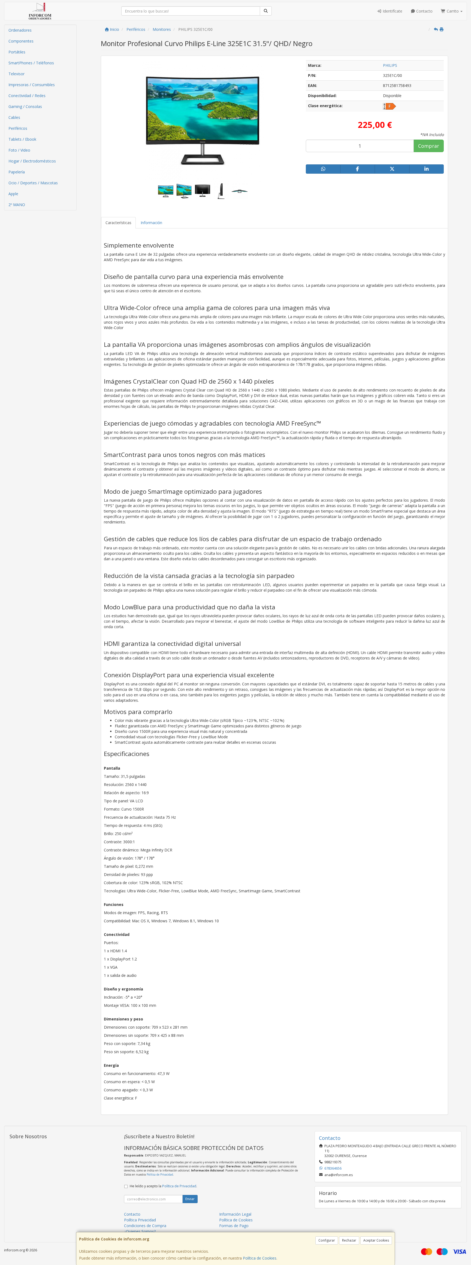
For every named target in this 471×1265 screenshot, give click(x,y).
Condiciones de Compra (145, 1225)
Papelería (16, 171)
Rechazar (349, 1240)
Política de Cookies (259, 1258)
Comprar (428, 146)
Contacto (424, 11)
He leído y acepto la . (163, 1186)
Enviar (190, 1199)
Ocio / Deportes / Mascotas (33, 182)
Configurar (326, 1240)
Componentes (21, 41)
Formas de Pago (234, 1225)
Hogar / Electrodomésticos (32, 161)
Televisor (16, 73)
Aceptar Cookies (376, 1240)
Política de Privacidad (160, 1174)
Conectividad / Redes (27, 95)
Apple (13, 193)
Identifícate (392, 11)
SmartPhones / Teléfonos (31, 62)
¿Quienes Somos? (140, 1231)
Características (118, 222)
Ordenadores (20, 30)
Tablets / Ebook (22, 139)
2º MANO (16, 204)
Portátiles (16, 52)
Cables (14, 117)
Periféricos (17, 128)
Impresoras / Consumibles (31, 84)
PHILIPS (390, 65)
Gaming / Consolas (25, 106)
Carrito (453, 11)
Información (151, 222)
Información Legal (235, 1214)
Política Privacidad (140, 1219)
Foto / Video (19, 150)
